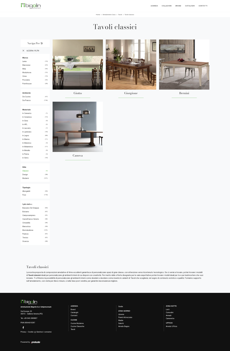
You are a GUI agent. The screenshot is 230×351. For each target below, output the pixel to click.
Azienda (154, 6)
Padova (25, 234)
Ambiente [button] (26, 93)
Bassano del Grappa (30, 208)
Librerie (121, 314)
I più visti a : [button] (27, 204)
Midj (24, 69)
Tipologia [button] (26, 187)
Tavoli (120, 14)
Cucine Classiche (77, 326)
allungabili (26, 191)
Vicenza (25, 241)
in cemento (26, 113)
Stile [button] (24, 167)
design (25, 175)
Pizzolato (26, 80)
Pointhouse (27, 84)
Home (98, 14)
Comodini (169, 312)
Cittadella (26, 223)
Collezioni (167, 6)
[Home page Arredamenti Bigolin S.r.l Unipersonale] (31, 6)
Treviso (25, 238)
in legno (25, 135)
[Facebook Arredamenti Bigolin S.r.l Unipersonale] (22, 327)
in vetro (25, 158)
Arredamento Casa (109, 14)
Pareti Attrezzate (125, 317)
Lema (24, 61)
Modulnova (26, 72)
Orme (24, 76)
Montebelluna (27, 230)
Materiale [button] (26, 110)
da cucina (26, 97)
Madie (120, 320)
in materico (26, 143)
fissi (24, 195)
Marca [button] (25, 58)
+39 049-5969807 (30, 318)
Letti (168, 309)
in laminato (26, 132)
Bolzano (25, 212)
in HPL (24, 124)
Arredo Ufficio (171, 326)
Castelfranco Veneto (30, 219)
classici (25, 171)
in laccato (26, 128)
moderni (25, 178)
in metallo (26, 150)
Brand (178, 6)
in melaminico (27, 147)
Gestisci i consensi (44, 332)
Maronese (26, 65)
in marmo (26, 139)
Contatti (203, 6)
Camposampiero (28, 215)
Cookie (30, 332)
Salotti (121, 323)
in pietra (25, 154)
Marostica (26, 226)
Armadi (168, 315)
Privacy (23, 332)
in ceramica (27, 117)
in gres (25, 121)
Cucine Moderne (77, 323)
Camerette (170, 318)
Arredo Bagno (123, 326)
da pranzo (26, 100)
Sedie (120, 306)
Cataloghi (190, 6)
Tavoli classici (129, 14)
